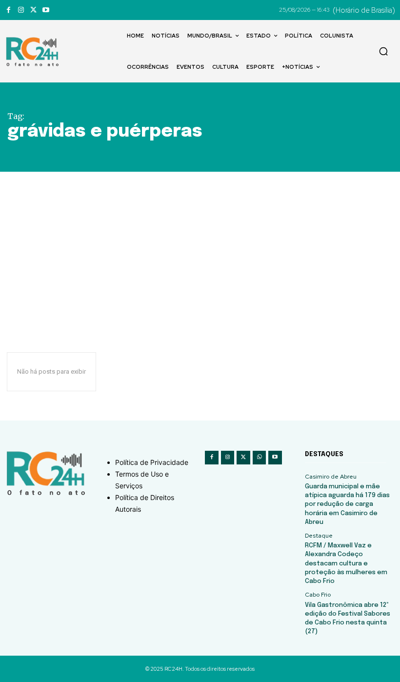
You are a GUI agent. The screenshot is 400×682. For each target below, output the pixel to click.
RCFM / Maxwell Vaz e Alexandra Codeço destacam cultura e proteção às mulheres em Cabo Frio (346, 563)
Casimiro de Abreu (331, 476)
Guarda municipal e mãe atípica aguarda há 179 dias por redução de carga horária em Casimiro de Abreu (347, 504)
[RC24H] (34, 51)
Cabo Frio (318, 594)
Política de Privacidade (151, 462)
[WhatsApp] (259, 457)
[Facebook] (8, 10)
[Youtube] (45, 10)
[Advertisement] (200, 245)
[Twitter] (33, 10)
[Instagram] (20, 10)
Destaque (319, 535)
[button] (383, 51)
